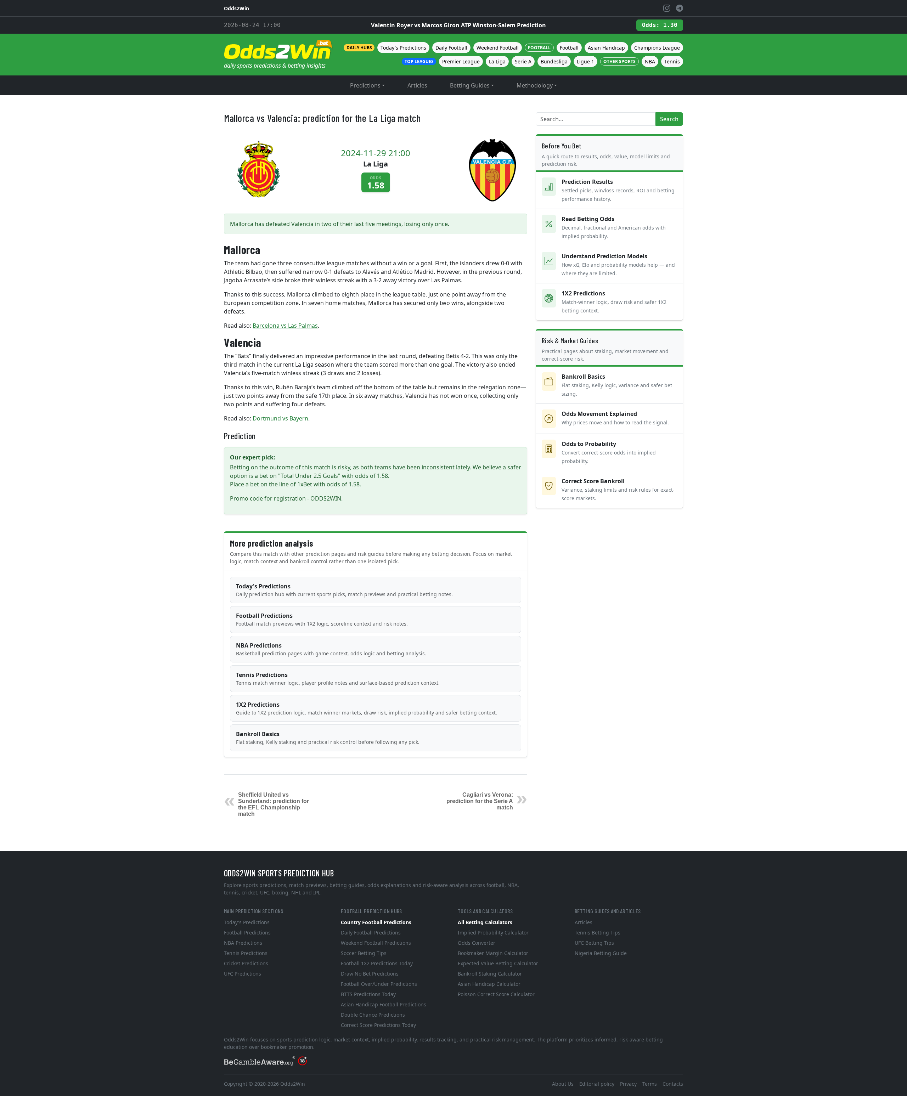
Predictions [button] (365, 85)
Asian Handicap (606, 47)
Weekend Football (498, 47)
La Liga (497, 61)
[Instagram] (666, 8)
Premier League (461, 61)
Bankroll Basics (327, 737)
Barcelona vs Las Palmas (285, 325)
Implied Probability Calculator (493, 932)
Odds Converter (476, 942)
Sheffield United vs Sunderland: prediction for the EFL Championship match (273, 804)
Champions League (657, 47)
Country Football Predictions (376, 922)
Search (669, 119)
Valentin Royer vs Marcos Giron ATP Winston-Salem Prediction (458, 25)
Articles (417, 85)
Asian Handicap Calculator (489, 984)
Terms (649, 1083)
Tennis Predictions (338, 678)
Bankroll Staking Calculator (490, 973)
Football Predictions (322, 619)
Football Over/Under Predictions (379, 984)
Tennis (672, 61)
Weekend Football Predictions (376, 942)
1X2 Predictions (366, 708)
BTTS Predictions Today (368, 994)
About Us (563, 1083)
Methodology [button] (535, 85)
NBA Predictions (331, 649)
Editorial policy (596, 1083)
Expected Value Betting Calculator (498, 963)
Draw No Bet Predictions (370, 973)
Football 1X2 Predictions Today (377, 963)
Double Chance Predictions (373, 1014)
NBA (650, 61)
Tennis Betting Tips (597, 932)
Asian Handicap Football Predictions (383, 1004)
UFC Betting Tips (594, 942)
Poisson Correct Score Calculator (496, 994)
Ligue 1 (585, 61)
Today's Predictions (403, 47)
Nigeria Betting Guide (601, 953)
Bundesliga (554, 61)
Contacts (673, 1083)
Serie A (523, 61)
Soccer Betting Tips (364, 953)
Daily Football (451, 47)
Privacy (628, 1083)
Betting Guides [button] (470, 85)
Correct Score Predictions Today (378, 1025)
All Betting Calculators (485, 922)
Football (569, 47)
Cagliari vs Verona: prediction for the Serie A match (479, 801)
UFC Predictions (242, 973)
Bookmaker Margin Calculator (493, 953)
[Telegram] (679, 8)
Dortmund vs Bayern (280, 418)
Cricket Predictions (246, 963)
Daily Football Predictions (371, 932)
